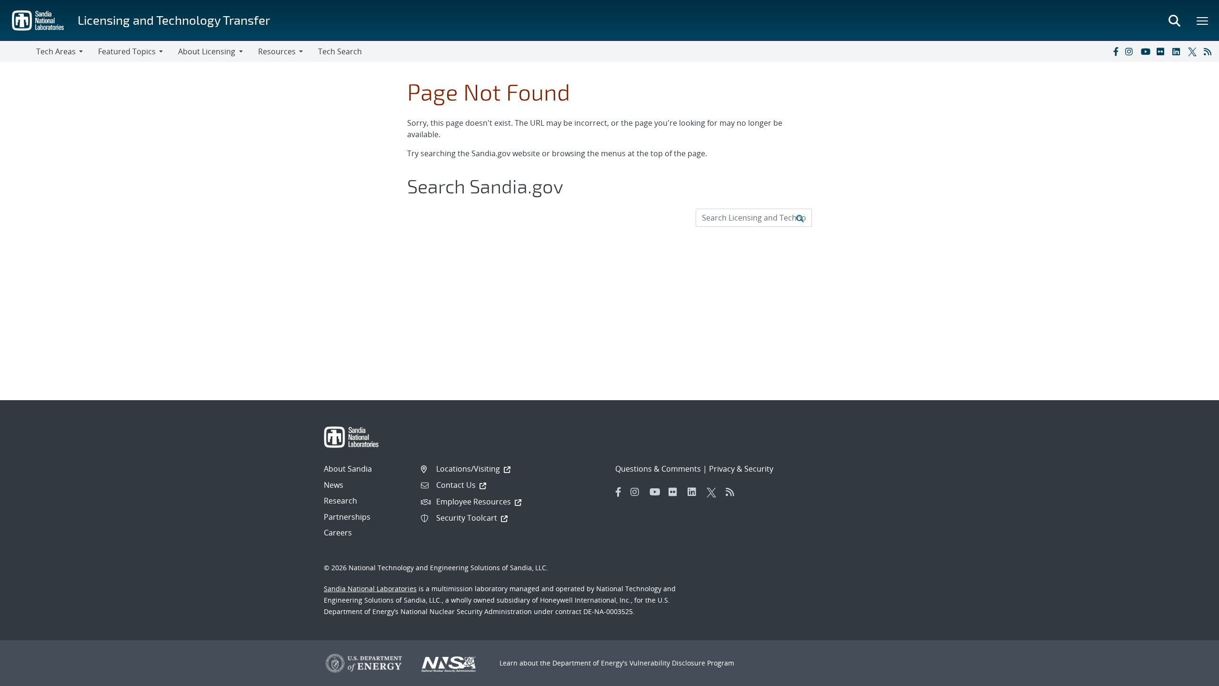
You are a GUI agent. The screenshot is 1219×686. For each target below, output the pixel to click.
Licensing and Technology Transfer (174, 19)
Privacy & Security (741, 469)
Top (1191, 675)
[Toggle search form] (1174, 20)
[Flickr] (1162, 51)
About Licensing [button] (206, 51)
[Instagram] (1131, 51)
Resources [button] (277, 51)
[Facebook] (1115, 51)
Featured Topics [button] (127, 51)
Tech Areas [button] (56, 51)
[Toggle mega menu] (1202, 20)
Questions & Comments (658, 469)
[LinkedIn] (1178, 51)
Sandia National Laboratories (370, 588)
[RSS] (1209, 51)
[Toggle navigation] (18, 51)
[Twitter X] (1193, 51)
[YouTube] (1146, 51)
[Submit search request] (800, 218)
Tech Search (340, 51)
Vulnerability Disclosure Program (681, 662)
